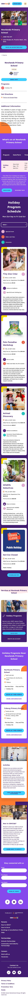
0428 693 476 (10, 711)
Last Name (4, 882)
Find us (8, 682)
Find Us (5, 55)
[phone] (8, 972)
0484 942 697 (7, 37)
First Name (4, 875)
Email (2, 867)
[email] (14, 972)
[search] (19, 972)
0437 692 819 (10, 675)
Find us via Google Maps (10, 97)
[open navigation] (25, 3)
